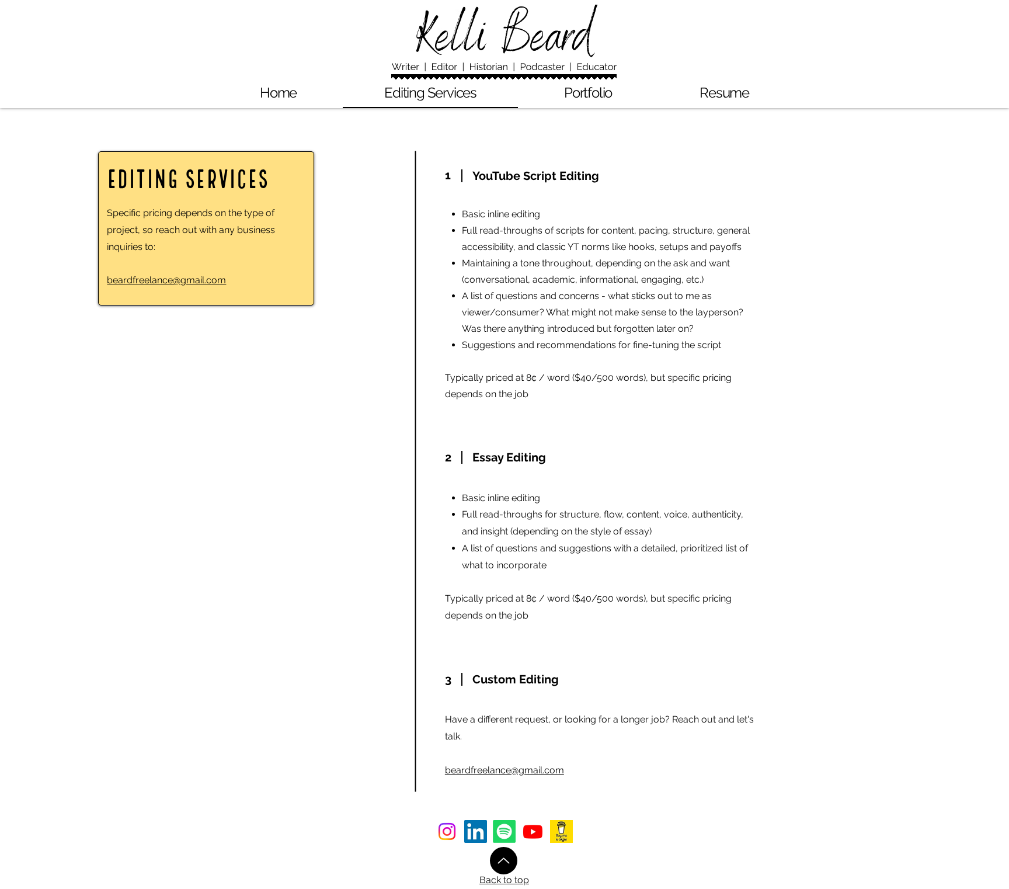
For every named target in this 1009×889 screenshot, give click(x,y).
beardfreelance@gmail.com (166, 280)
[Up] (503, 860)
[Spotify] (504, 831)
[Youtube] (532, 831)
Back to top (504, 879)
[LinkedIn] (475, 831)
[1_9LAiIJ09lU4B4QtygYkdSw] (561, 831)
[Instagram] (447, 831)
